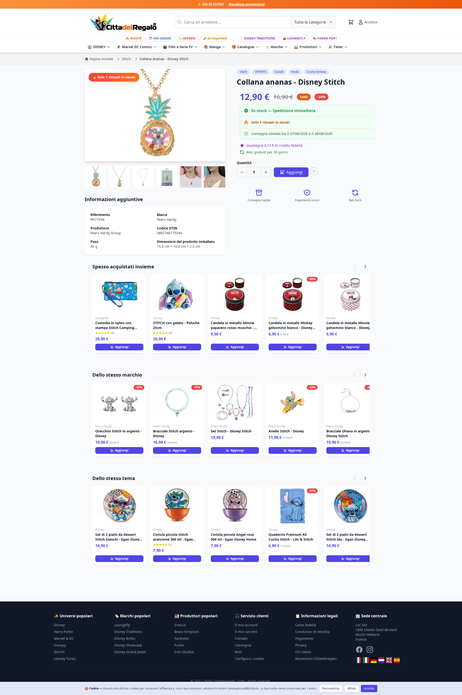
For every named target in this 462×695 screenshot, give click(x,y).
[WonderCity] (374, 660)
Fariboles (181, 638)
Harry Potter (63, 631)
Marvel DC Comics (134, 46)
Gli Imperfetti (215, 38)
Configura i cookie (249, 658)
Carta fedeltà (305, 625)
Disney (59, 625)
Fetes (335, 46)
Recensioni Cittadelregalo (316, 658)
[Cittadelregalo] (366, 660)
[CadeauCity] (358, 660)
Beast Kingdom (186, 631)
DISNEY (96, 46)
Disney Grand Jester (130, 652)
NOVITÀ (133, 38)
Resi (238, 652)
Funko (179, 645)
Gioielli (278, 72)
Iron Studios (184, 652)
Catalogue (243, 46)
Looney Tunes (65, 658)
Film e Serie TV (178, 46)
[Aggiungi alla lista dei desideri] (314, 171)
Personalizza (330, 688)
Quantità (244, 162)
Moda (295, 72)
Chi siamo (303, 652)
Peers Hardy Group (105, 233)
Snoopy (60, 645)
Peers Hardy (166, 219)
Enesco (180, 625)
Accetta (369, 688)
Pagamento (304, 638)
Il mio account (246, 625)
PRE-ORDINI (160, 38)
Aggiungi (121, 347)
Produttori (305, 46)
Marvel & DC (64, 638)
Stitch (243, 72)
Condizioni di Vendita (312, 631)
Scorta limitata (316, 72)
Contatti (241, 638)
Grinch (59, 652)
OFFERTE (187, 38)
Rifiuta (351, 688)
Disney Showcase (128, 645)
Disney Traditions (257, 38)
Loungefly (294, 38)
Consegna (243, 645)
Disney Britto (124, 638)
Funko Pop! (324, 38)
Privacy (301, 645)
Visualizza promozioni (246, 4)
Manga (212, 46)
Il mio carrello (246, 631)
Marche (274, 46)
